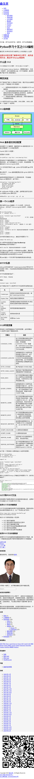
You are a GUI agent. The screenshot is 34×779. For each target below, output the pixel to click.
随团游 (12, 647)
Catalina (2, 647)
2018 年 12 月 (7, 727)
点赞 (1, 542)
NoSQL (9, 24)
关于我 (5, 38)
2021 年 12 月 (7, 689)
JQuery (7, 644)
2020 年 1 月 (7, 710)
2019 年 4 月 (7, 720)
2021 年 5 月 (7, 699)
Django (19, 644)
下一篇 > (2, 547)
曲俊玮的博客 (7, 667)
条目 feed (6, 656)
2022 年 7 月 (7, 683)
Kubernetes (13, 629)
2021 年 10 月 (7, 692)
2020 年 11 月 (7, 703)
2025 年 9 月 (7, 676)
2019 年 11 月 (7, 712)
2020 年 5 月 (7, 707)
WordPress (7, 647)
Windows (16, 647)
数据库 (9, 21)
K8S (22, 644)
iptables (17, 645)
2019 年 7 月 (7, 718)
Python (2, 544)
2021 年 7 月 (7, 698)
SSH (29, 644)
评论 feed (6, 658)
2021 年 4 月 (7, 701)
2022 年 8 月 (7, 681)
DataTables (28, 645)
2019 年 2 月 (7, 723)
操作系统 (10, 15)
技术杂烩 (6, 14)
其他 (8, 33)
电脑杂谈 (6, 35)
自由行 (9, 645)
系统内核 (10, 17)
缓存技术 (10, 29)
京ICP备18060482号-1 (6, 775)
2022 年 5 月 (7, 687)
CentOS (26, 644)
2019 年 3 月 (7, 721)
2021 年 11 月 (7, 690)
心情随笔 (6, 10)
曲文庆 (4, 3)
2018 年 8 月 (7, 730)
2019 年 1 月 (7, 725)
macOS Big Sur (13, 644)
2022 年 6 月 (7, 685)
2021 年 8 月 (7, 696)
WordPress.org (7, 660)
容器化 (9, 626)
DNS (8, 28)
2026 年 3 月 (7, 674)
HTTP (9, 26)
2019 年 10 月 (7, 714)
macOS (13, 645)
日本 (1, 644)
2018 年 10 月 (7, 729)
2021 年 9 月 (7, 694)
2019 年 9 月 (7, 716)
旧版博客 (6, 36)
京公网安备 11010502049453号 (9, 776)
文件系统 (10, 19)
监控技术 (10, 31)
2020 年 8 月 (7, 705)
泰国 (32, 644)
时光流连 (6, 12)
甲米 (4, 644)
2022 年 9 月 (7, 679)
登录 (15, 554)
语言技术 (10, 23)
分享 (4, 542)
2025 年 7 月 (7, 678)
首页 (4, 8)
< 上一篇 (2, 545)
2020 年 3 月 (7, 709)
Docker (12, 628)
